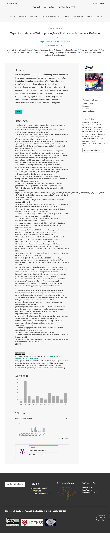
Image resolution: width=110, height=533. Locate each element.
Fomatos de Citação (92, 150)
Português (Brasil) (13, 3)
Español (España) (44, 493)
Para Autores (87, 490)
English (38, 491)
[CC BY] (12, 522)
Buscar (99, 17)
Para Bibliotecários (89, 493)
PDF (18, 112)
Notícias (66, 17)
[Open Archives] (50, 522)
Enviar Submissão (15, 484)
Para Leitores (87, 487)
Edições (22, 17)
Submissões (34, 17)
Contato (90, 17)
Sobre (11, 17)
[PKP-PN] (32, 522)
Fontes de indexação (50, 17)
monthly (61, 438)
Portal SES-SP (78, 17)
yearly (66, 438)
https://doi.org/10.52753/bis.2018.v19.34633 (55, 42)
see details (41, 455)
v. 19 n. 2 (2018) (55, 28)
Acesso (102, 3)
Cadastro (95, 3)
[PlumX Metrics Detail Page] (22, 451)
